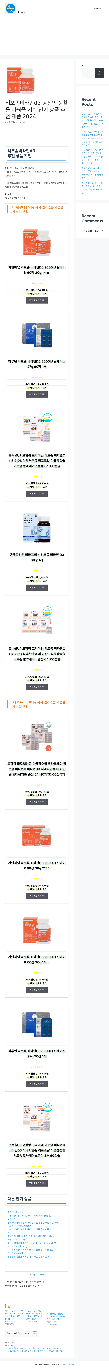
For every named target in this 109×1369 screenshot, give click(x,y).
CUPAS (11, 1342)
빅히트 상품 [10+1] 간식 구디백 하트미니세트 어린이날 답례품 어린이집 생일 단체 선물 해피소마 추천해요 (92, 138)
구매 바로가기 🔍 (37, 300)
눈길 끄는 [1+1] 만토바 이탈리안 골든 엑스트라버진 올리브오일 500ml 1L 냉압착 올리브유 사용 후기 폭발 (92, 120)
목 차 (10, 194)
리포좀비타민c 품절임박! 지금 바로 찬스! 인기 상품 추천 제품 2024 (56, 1316)
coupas (97, 8)
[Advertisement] (54, 36)
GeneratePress (67, 1365)
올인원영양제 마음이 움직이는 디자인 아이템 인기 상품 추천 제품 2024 (34, 1348)
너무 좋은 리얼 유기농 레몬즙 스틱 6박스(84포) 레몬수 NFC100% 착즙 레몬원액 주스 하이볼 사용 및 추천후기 (93, 157)
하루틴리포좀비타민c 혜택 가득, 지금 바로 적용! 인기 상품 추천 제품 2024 (35, 1351)
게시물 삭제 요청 (37, 1274)
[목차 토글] (33, 1333)
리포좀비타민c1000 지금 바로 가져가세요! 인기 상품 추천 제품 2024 (35, 1313)
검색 (84, 66)
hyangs (21, 12)
